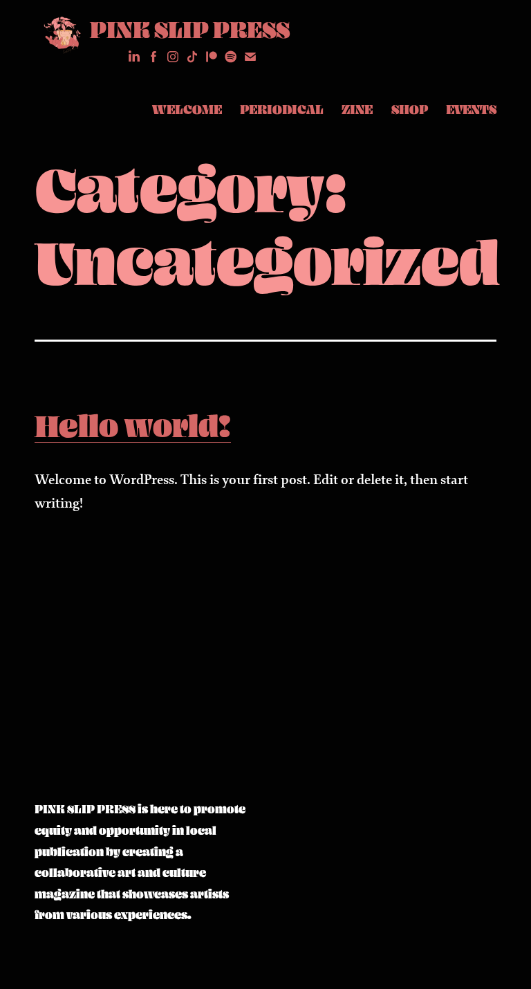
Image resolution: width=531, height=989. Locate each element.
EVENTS (471, 109)
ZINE (357, 109)
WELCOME (187, 109)
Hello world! (133, 425)
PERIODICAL (282, 109)
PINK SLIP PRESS (190, 29)
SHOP (409, 109)
